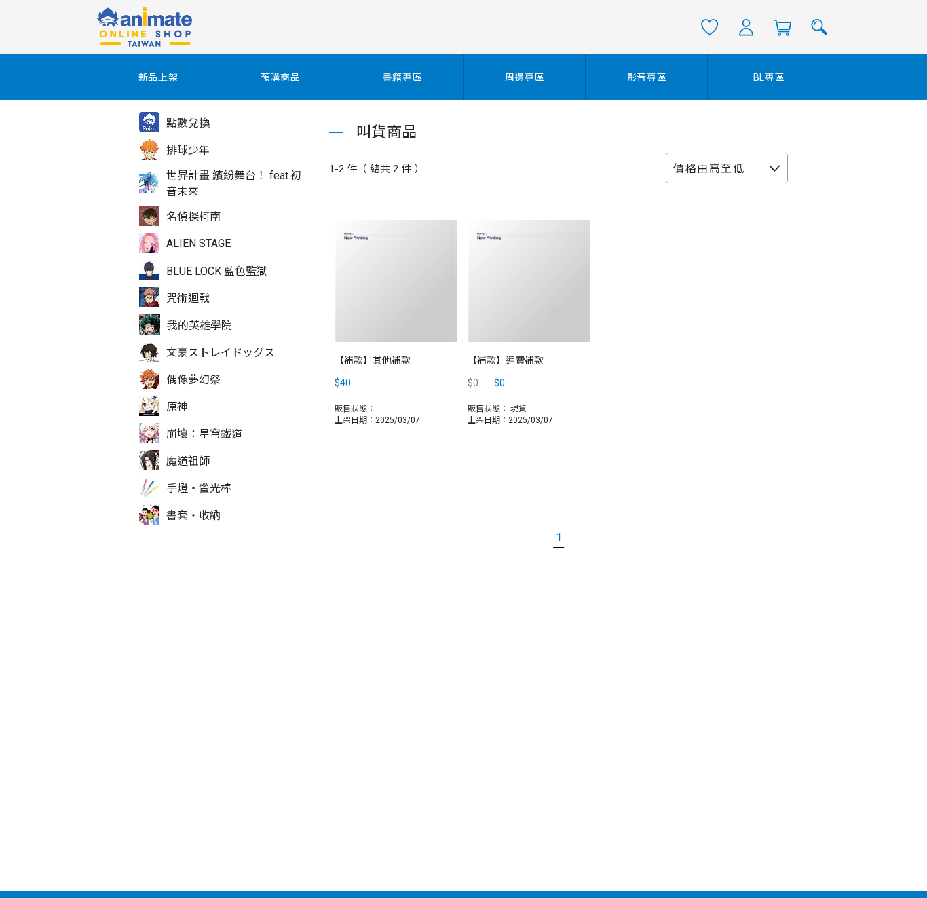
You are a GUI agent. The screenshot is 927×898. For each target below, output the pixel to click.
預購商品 (281, 77)
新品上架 (158, 77)
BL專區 (769, 77)
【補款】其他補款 (373, 360)
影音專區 (647, 77)
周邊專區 (525, 77)
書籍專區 (403, 77)
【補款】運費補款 (506, 360)
